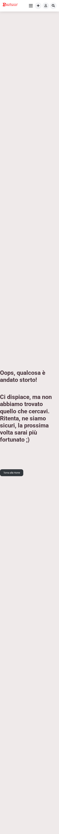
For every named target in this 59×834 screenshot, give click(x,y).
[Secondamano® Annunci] (10, 4)
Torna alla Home (11, 472)
